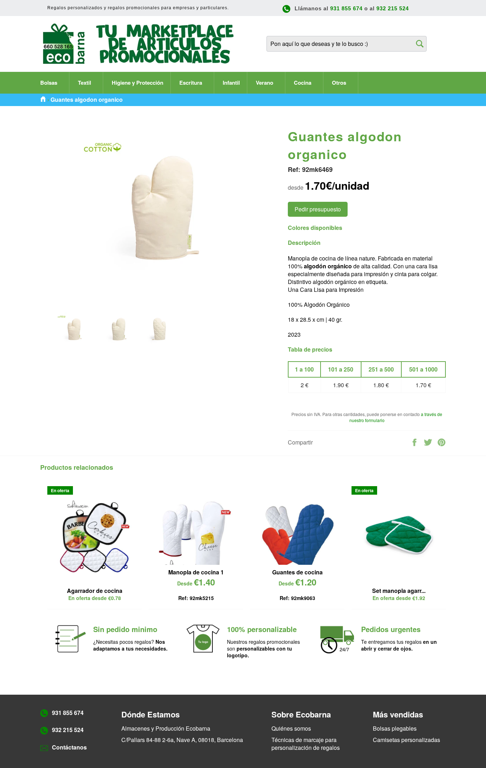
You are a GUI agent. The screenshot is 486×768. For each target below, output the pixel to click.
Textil (85, 82)
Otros (340, 82)
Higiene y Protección (137, 82)
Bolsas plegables (395, 728)
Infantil (231, 82)
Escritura (191, 82)
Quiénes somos (291, 728)
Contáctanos (69, 747)
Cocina (303, 82)
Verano (265, 82)
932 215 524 (392, 8)
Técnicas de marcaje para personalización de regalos (305, 744)
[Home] (43, 99)
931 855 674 (346, 8)
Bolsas (49, 82)
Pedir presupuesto (318, 209)
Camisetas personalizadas (406, 740)
